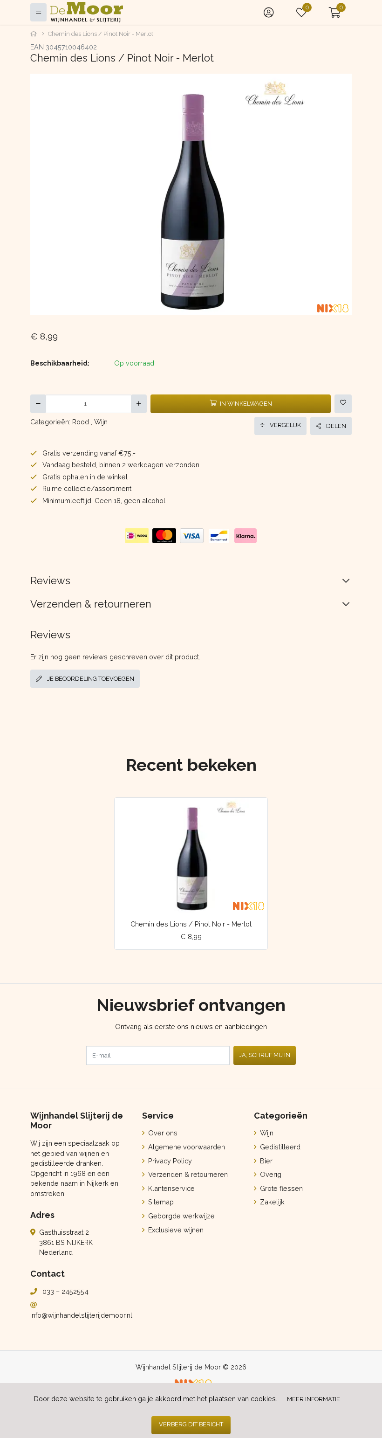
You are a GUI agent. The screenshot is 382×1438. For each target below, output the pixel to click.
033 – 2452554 (65, 1291)
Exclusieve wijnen (175, 1230)
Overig (269, 1174)
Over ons (161, 1133)
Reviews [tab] (50, 581)
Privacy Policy (169, 1161)
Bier (265, 1161)
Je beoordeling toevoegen (90, 678)
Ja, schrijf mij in (264, 1054)
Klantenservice (170, 1188)
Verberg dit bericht (191, 1424)
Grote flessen (280, 1188)
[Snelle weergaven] (253, 812)
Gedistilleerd (279, 1147)
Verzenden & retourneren (187, 1174)
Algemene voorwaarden (185, 1147)
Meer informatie (313, 1399)
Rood (80, 422)
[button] (335, 12)
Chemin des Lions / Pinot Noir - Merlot (191, 924)
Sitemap (160, 1202)
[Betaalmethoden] (137, 535)
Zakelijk (271, 1202)
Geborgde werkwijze (180, 1216)
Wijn (101, 422)
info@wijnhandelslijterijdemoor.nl (81, 1315)
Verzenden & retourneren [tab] (90, 604)
